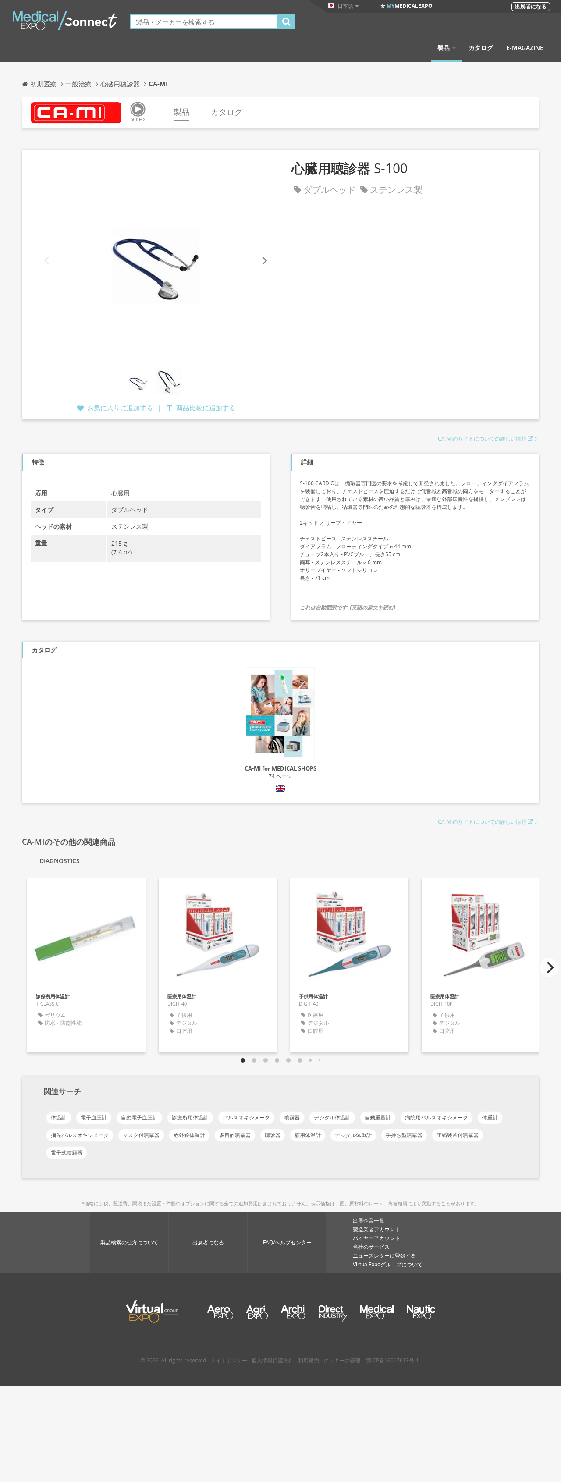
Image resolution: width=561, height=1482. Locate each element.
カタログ (481, 48)
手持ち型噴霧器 (404, 1135)
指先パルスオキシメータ (80, 1135)
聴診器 (272, 1135)
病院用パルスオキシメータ (436, 1117)
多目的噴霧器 (235, 1135)
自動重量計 (378, 1117)
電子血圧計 (94, 1117)
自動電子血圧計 (139, 1117)
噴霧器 (292, 1117)
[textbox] (204, 21)
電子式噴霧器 (66, 1152)
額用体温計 (308, 1135)
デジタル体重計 (353, 1135)
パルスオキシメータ (246, 1117)
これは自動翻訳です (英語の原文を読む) (347, 607)
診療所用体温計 (190, 1117)
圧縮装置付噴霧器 (458, 1135)
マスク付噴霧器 (141, 1135)
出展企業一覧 (368, 1220)
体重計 (490, 1117)
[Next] (263, 260)
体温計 (59, 1117)
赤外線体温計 (189, 1135)
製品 (443, 48)
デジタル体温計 (332, 1117)
